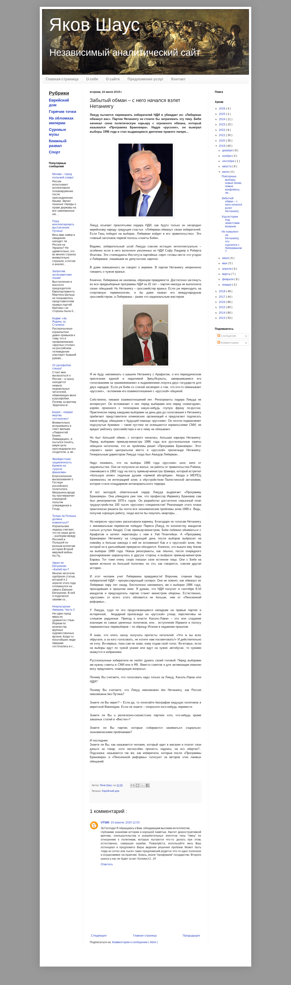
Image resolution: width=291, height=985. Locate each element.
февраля (228, 279)
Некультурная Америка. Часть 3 (63, 608)
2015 (222, 307)
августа (227, 166)
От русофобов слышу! (61, 367)
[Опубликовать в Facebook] (147, 785)
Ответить (107, 864)
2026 (222, 108)
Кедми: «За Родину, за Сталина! (59, 322)
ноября (227, 155)
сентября (228, 161)
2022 (222, 130)
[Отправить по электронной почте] (132, 785)
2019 (222, 145)
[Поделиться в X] (142, 785)
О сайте (113, 79)
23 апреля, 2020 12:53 (125, 822)
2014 (222, 312)
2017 (222, 296)
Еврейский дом (110, 791)
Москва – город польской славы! (62, 176)
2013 (222, 318)
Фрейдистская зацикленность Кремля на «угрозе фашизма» (62, 465)
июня (226, 258)
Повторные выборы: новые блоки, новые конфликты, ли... (232, 184)
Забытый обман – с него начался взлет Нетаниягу (232, 205)
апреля (227, 268)
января (227, 284)
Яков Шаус (94, 24)
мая (225, 263)
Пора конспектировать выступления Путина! (63, 226)
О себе (92, 79)
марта (226, 274)
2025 (222, 114)
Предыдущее (191, 935)
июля (226, 171)
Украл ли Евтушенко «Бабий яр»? (60, 566)
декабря (227, 150)
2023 (222, 124)
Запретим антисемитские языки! (62, 274)
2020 (222, 140)
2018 (222, 291)
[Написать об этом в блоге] (137, 785)
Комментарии (229, 342)
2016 (222, 302)
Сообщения (228, 336)
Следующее (99, 935)
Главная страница (62, 79)
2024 (222, 119)
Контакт (178, 79)
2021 (222, 135)
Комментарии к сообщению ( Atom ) (135, 942)
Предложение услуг (145, 79)
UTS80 (105, 822)
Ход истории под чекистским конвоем (230, 221)
